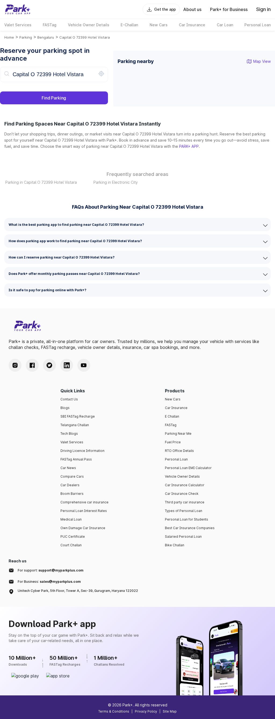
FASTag (170, 425)
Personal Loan (176, 459)
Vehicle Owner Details (182, 476)
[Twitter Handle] (49, 365)
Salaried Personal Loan (183, 536)
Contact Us (69, 399)
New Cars (172, 399)
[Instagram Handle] (15, 365)
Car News (68, 468)
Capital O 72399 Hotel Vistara (84, 37)
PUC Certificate (72, 536)
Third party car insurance (184, 502)
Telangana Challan (74, 425)
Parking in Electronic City (115, 182)
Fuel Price (173, 442)
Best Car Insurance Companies (190, 528)
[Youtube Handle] (83, 365)
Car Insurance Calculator (184, 485)
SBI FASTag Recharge (77, 416)
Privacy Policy (146, 711)
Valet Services (71, 442)
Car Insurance (176, 408)
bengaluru (45, 37)
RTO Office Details (179, 451)
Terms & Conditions (113, 711)
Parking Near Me (178, 434)
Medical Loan (71, 519)
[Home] (17, 9)
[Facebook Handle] (32, 365)
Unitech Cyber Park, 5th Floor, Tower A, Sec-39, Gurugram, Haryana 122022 (78, 591)
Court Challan (71, 545)
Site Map (170, 711)
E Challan (172, 416)
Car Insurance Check (181, 494)
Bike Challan (174, 545)
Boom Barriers (72, 494)
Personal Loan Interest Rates (83, 511)
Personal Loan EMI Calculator (188, 468)
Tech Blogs (69, 434)
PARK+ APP (189, 146)
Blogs (65, 408)
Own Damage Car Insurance (82, 528)
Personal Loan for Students (186, 519)
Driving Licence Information (82, 451)
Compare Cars (72, 476)
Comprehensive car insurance (84, 502)
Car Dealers (69, 485)
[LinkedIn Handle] (66, 365)
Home (9, 37)
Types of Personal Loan (183, 511)
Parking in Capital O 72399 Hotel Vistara (41, 182)
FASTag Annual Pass (76, 459)
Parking (25, 37)
